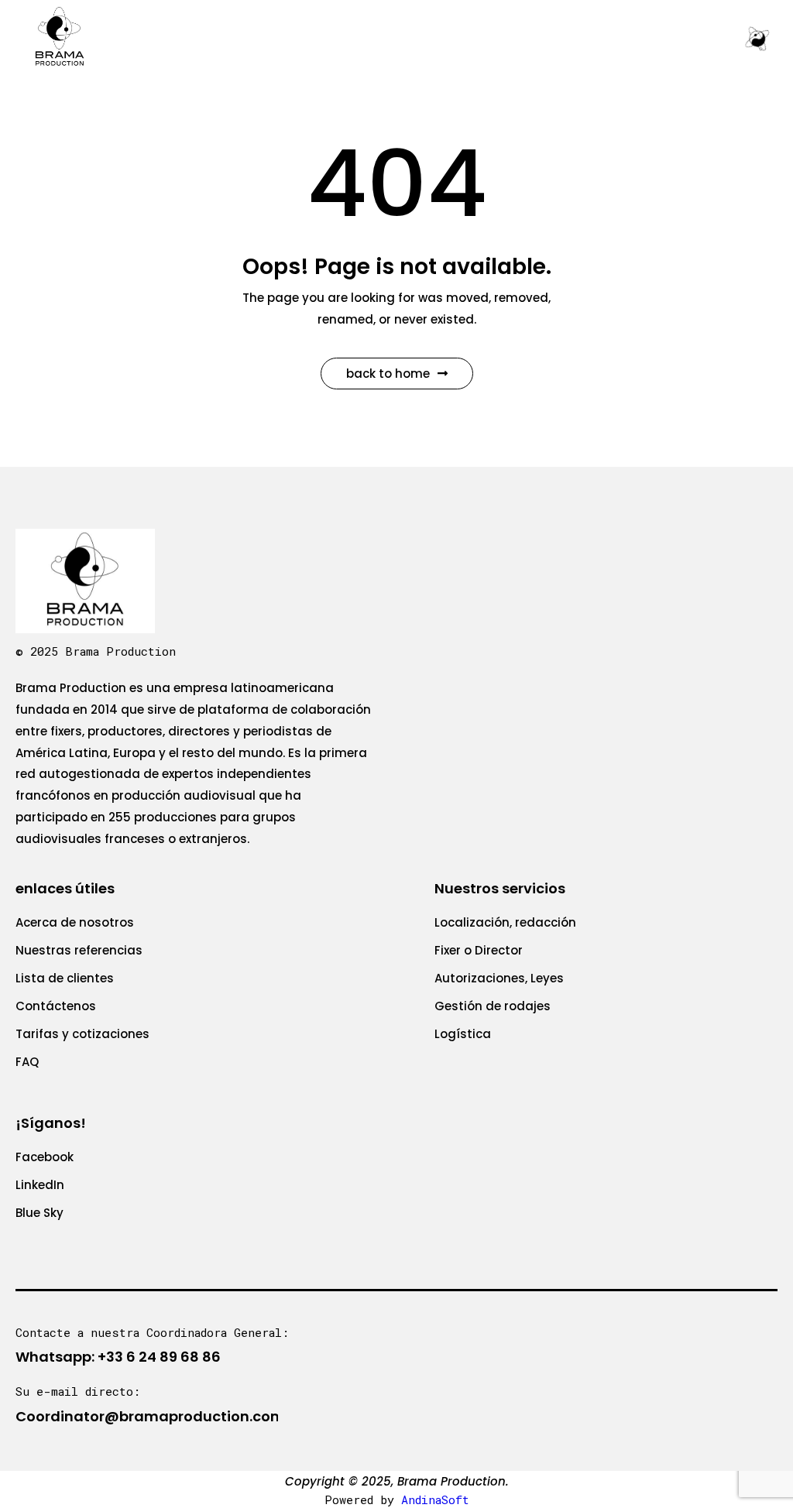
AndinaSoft (435, 1499)
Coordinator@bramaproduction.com (150, 1416)
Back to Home (388, 373)
